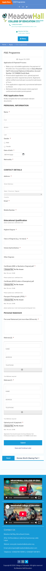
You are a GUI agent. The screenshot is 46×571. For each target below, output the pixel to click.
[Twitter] (27, 6)
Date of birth (9, 150)
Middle (6, 127)
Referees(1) (9, 380)
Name (7, 112)
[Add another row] (22, 369)
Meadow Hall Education (24, 568)
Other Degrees (9, 257)
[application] (23, 489)
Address (8, 176)
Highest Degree (10, 230)
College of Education (23, 565)
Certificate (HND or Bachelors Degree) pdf (19, 266)
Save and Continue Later (23, 448)
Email (6, 201)
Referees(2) (9, 338)
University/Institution (12, 248)
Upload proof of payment (13, 422)
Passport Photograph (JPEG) (15, 296)
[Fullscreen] (39, 498)
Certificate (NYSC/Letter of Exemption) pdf (19, 281)
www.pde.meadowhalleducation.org (22, 544)
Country (6, 197)
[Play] (7, 498)
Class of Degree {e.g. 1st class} (16, 239)
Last (5, 135)
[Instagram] (23, 6)
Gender (7, 138)
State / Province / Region (11, 191)
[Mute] (36, 498)
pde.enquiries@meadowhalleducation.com (24, 26)
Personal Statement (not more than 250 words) (21, 319)
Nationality (8, 159)
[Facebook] (19, 6)
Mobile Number (10, 210)
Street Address (8, 184)
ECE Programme (19, 2)
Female (8, 146)
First (5, 120)
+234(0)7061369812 (17, 24)
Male (7, 142)
